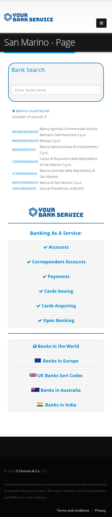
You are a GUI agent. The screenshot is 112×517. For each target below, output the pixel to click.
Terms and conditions (73, 510)
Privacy (100, 510)
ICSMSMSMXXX (25, 173)
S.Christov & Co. (28, 471)
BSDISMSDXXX (24, 149)
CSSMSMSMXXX (25, 161)
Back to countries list (32, 110)
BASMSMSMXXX (25, 131)
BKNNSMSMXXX (25, 140)
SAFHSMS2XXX (24, 188)
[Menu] (101, 23)
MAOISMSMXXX (25, 182)
